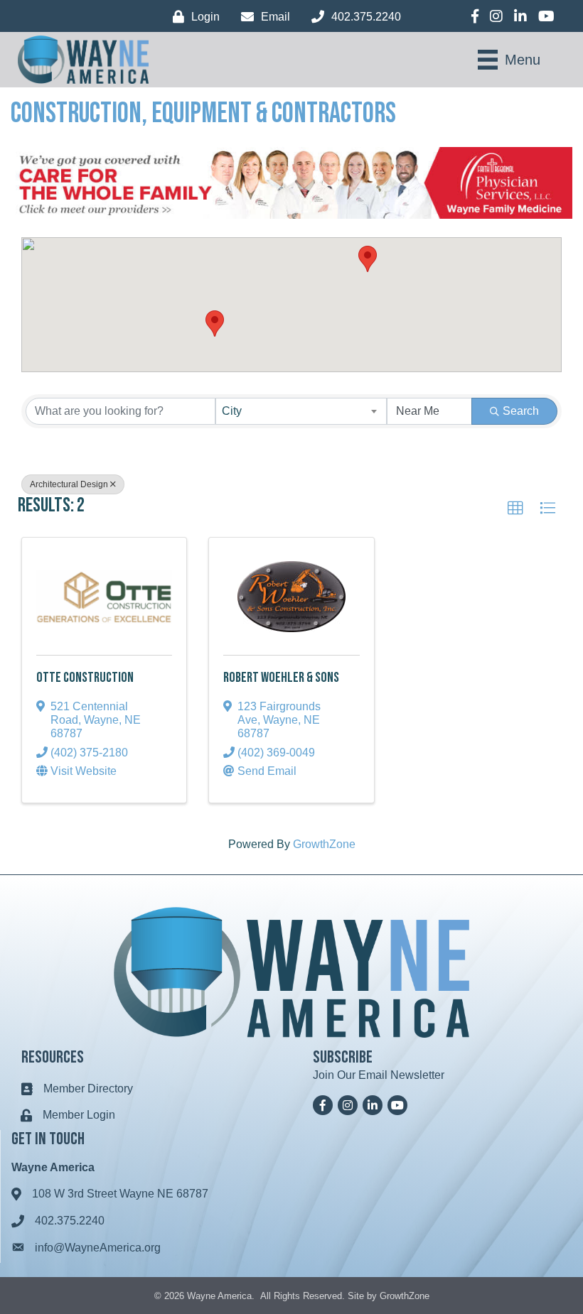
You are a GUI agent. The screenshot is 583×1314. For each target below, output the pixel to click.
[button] (368, 259)
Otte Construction (85, 677)
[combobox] (301, 411)
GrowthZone (324, 844)
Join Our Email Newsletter (378, 1075)
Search (521, 411)
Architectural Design (69, 484)
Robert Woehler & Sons (281, 677)
